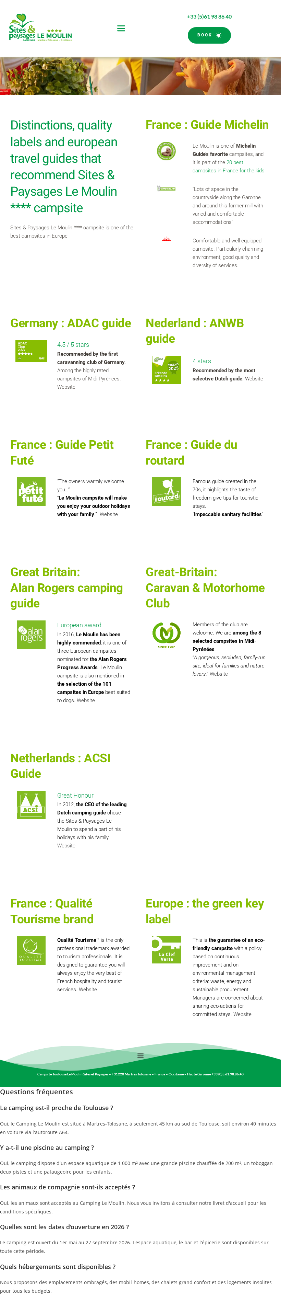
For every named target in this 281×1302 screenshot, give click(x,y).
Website (66, 387)
